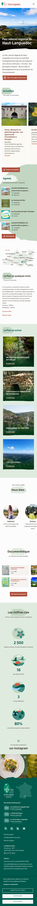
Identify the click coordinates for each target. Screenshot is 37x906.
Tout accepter (17, 901)
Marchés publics (9, 834)
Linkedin (18, 828)
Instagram (12, 828)
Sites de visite (6, 315)
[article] (14, 134)
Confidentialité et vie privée (12, 837)
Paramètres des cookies (17, 890)
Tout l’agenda (10, 236)
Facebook (6, 828)
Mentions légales (9, 840)
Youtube (24, 828)
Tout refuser (18, 896)
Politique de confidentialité (10, 884)
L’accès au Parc (7, 311)
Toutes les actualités (12, 170)
